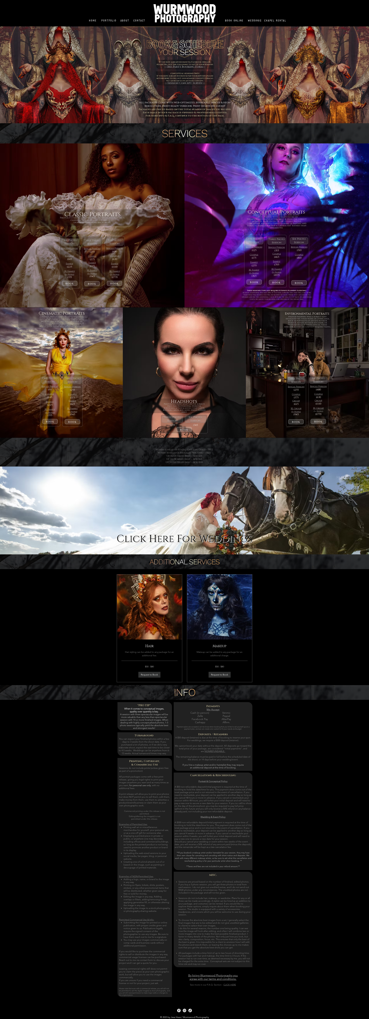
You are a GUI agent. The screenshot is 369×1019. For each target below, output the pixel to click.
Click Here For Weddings (185, 539)
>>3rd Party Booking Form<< (184, 67)
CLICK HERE (229, 984)
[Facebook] (179, 1010)
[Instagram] (184, 1010)
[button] (149, 675)
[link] (149, 646)
